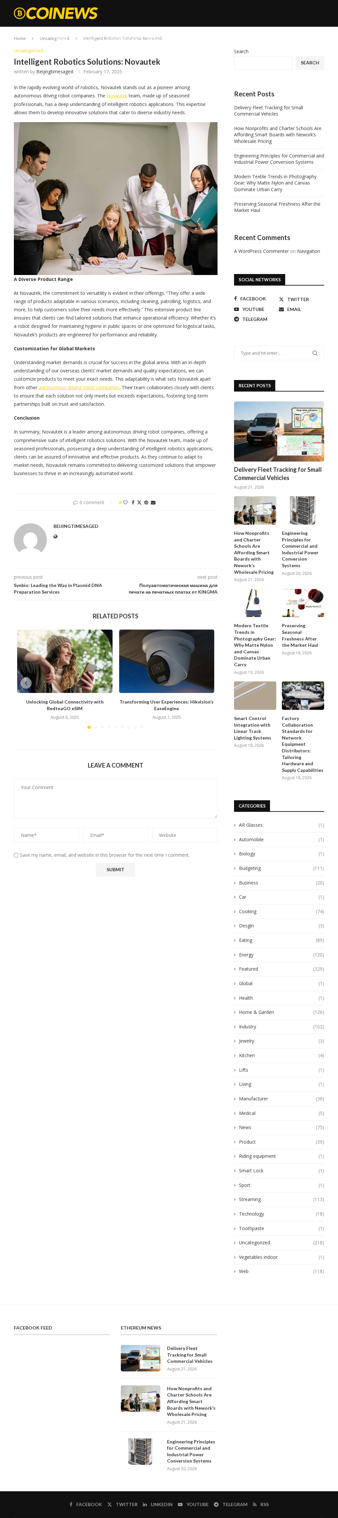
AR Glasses (281, 825)
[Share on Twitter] (139, 502)
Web (238, 39)
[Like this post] (125, 502)
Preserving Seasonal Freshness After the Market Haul (300, 635)
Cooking (285, 39)
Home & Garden (121, 39)
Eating (259, 39)
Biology (281, 853)
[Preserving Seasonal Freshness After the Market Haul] (303, 603)
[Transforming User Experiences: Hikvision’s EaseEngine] (167, 661)
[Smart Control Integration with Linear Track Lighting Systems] (255, 695)
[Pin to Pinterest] (146, 502)
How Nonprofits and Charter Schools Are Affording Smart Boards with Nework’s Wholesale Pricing (277, 134)
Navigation (308, 251)
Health (281, 998)
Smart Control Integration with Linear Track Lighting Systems (252, 728)
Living (281, 1084)
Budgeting (158, 39)
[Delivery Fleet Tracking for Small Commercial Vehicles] (279, 431)
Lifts (281, 1070)
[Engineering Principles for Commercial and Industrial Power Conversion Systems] (303, 510)
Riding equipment (281, 1156)
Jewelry (281, 1041)
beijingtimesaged (54, 71)
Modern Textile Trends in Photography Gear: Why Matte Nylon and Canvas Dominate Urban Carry (275, 182)
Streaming (213, 39)
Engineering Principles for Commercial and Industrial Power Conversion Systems (279, 159)
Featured (87, 39)
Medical (281, 1113)
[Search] (321, 39)
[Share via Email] (153, 502)
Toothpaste (281, 1228)
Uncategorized (281, 1242)
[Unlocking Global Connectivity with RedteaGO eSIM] (65, 661)
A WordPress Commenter (261, 251)
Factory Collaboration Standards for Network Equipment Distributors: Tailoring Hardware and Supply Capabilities (302, 744)
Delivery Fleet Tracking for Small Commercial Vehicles (268, 110)
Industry (281, 1026)
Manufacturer (281, 1098)
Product (281, 1142)
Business (281, 883)
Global (281, 983)
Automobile (281, 839)
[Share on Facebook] (133, 502)
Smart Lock (281, 1170)
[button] (26, 683)
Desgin (281, 925)
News (281, 1127)
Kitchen (281, 1055)
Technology (281, 1214)
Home (62, 39)
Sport (281, 1185)
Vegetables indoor (281, 1257)
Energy (186, 39)
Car (281, 897)
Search (241, 51)
